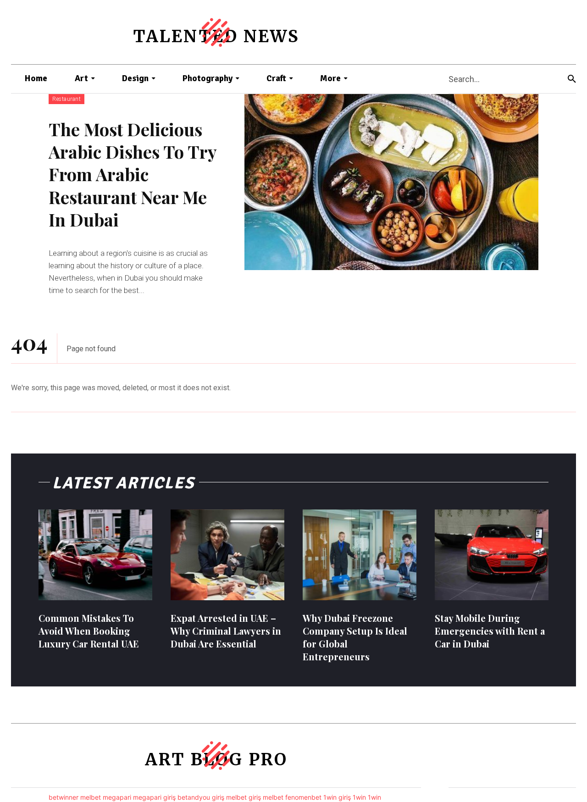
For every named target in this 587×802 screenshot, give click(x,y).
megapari (117, 797)
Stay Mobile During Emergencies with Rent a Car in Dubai (490, 631)
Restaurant (66, 99)
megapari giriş (154, 797)
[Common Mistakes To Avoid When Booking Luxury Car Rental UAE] (95, 554)
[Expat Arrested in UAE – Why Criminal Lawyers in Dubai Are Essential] (227, 554)
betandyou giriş (200, 797)
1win (359, 797)
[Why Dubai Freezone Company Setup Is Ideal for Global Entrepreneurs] (359, 554)
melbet (90, 797)
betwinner (63, 797)
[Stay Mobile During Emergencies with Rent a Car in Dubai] (491, 554)
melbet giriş (243, 797)
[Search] (572, 79)
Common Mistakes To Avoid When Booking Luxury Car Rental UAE (89, 631)
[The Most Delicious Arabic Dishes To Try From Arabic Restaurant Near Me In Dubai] (391, 182)
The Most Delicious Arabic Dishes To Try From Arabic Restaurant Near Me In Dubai (132, 174)
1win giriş (337, 797)
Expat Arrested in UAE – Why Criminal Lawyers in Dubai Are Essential (226, 631)
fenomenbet (303, 797)
